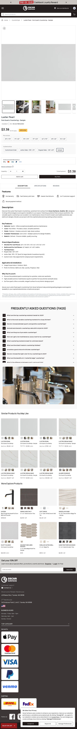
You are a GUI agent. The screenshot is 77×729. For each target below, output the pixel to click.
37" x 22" (35, 139)
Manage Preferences (65, 724)
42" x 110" (45, 139)
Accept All (30, 724)
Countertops (16, 20)
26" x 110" (8, 139)
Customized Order (11, 150)
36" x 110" (26, 139)
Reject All (48, 724)
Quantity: (4, 171)
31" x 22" (17, 139)
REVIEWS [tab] (56, 186)
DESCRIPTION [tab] (23, 186)
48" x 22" (54, 139)
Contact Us (8, 588)
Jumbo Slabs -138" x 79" (27, 150)
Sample (60, 150)
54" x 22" (63, 139)
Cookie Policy (55, 717)
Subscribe (69, 569)
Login (55, 564)
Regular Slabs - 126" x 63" (46, 150)
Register (48, 564)
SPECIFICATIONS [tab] (40, 186)
